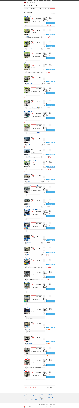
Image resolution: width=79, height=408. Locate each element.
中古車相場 (36, 0)
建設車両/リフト (25, 400)
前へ (52, 381)
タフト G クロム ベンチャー (27, 282)
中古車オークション (39, 0)
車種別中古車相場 (41, 394)
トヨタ (26, 395)
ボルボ (24, 396)
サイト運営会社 (43, 404)
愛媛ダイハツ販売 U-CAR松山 (29, 343)
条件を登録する (45, 10)
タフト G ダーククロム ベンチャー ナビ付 (29, 294)
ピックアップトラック (29, 400)
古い (37, 8)
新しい (27, 8)
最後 (49, 381)
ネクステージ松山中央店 (31, 107)
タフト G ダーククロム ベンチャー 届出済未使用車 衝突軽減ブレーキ (32, 209)
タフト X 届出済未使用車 (27, 258)
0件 (43, 255)
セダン (29, 399)
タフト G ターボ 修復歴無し (29, 111)
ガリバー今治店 (28, 144)
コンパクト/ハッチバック (26, 399)
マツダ (31, 395)
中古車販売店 (33, 0)
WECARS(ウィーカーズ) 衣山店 (29, 36)
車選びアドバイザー (41, 397)
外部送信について (51, 404)
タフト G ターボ (27, 16)
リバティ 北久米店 (28, 329)
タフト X (26, 28)
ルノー (28, 396)
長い (40, 8)
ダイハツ (36, 395)
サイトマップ (40, 404)
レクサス (25, 395)
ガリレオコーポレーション (29, 242)
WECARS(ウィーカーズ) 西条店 (29, 83)
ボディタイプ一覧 (34, 400)
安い (30, 8)
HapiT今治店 (28, 254)
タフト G (27, 86)
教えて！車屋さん (41, 396)
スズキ (34, 395)
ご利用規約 (54, 404)
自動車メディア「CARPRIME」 (50, 397)
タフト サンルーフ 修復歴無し (29, 148)
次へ (53, 381)
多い (48, 8)
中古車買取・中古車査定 (50, 394)
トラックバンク (49, 396)
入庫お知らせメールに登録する (49, 387)
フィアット (30, 396)
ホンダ (29, 395)
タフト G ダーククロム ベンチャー (30, 160)
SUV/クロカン (36, 399)
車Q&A (48, 0)
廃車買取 (48, 395)
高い (31, 8)
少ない (47, 8)
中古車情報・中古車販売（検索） (27, 393)
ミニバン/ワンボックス (32, 399)
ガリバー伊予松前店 (28, 156)
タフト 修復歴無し (28, 197)
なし (42, 8)
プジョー (26, 396)
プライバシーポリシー (47, 404)
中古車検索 (27, 0)
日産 (28, 395)
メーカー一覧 (33, 396)
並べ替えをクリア (26, 8)
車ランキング (43, 0)
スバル (33, 395)
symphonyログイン (41, 399)
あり (41, 8)
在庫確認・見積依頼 (50, 22)
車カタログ (46, 0)
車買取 (29, 0)
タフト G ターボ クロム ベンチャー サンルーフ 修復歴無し (33, 185)
